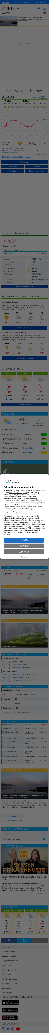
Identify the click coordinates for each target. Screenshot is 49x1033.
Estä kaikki (24, 552)
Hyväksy (24, 540)
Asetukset (24, 546)
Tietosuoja (24, 557)
